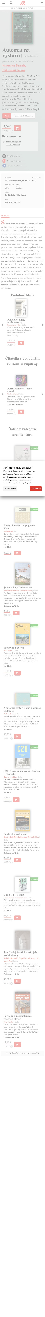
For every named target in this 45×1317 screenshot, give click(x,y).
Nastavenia (11, 489)
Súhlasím (37, 489)
